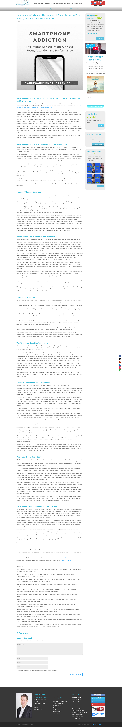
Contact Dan (75, 3)
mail (98, 704)
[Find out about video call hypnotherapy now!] (98, 713)
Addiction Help (20, 21)
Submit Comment (75, 674)
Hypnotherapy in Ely (40, 697)
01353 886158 (98, 4)
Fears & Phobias (75, 703)
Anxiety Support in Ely (76, 697)
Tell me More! (100, 38)
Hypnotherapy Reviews (49, 3)
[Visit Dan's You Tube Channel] (98, 707)
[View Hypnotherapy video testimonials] (95, 168)
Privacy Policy (75, 718)
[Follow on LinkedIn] (120, 365)
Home (35, 3)
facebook (98, 695)
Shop (80, 3)
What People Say (61, 557)
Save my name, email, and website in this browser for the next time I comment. (37, 670)
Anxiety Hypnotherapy (76, 699)
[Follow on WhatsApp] (120, 370)
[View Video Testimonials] (95, 179)
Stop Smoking (75, 712)
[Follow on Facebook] (120, 356)
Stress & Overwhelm (76, 708)
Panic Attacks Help (76, 701)
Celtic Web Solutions (96, 724)
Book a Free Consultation (77, 714)
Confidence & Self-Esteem (77, 706)
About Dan (40, 3)
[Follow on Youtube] (120, 362)
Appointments (59, 3)
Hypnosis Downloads (66, 560)
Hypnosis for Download (98, 144)
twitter (98, 698)
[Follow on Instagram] (120, 367)
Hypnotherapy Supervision (77, 716)
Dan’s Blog (67, 3)
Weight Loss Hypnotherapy (78, 710)
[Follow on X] (120, 359)
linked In (98, 701)
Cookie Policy (82, 718)
